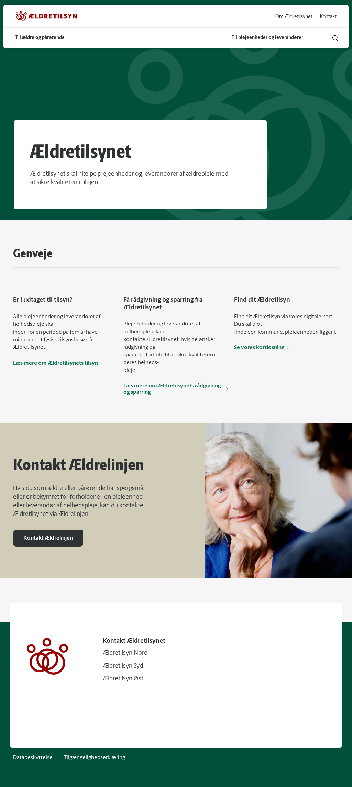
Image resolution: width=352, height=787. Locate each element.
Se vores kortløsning (259, 348)
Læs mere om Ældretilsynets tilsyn (55, 363)
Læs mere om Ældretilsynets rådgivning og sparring (172, 389)
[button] (335, 38)
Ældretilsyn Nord (125, 653)
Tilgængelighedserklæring (94, 758)
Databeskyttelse (33, 758)
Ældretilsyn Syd (123, 666)
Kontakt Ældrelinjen (48, 538)
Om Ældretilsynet (293, 17)
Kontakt (328, 17)
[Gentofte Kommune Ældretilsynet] (46, 17)
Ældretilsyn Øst (123, 679)
